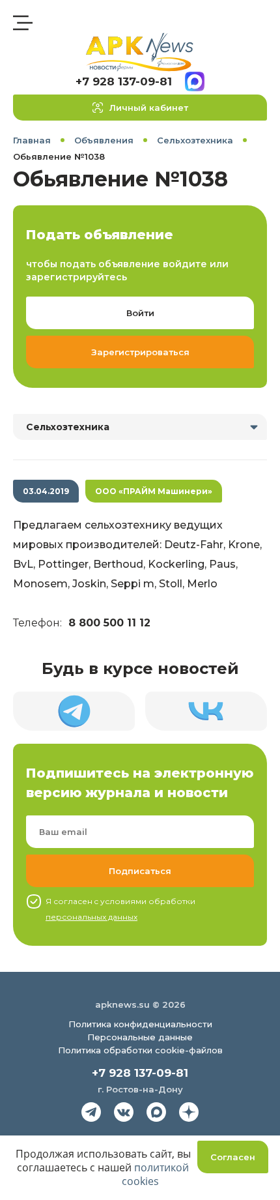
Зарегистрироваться (140, 352)
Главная (32, 140)
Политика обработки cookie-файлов (140, 1050)
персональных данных (91, 917)
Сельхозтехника (195, 140)
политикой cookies (155, 1174)
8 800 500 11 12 (109, 623)
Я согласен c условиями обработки (120, 909)
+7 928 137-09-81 (124, 81)
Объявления (103, 140)
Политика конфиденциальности (140, 1024)
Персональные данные (140, 1037)
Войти (140, 313)
